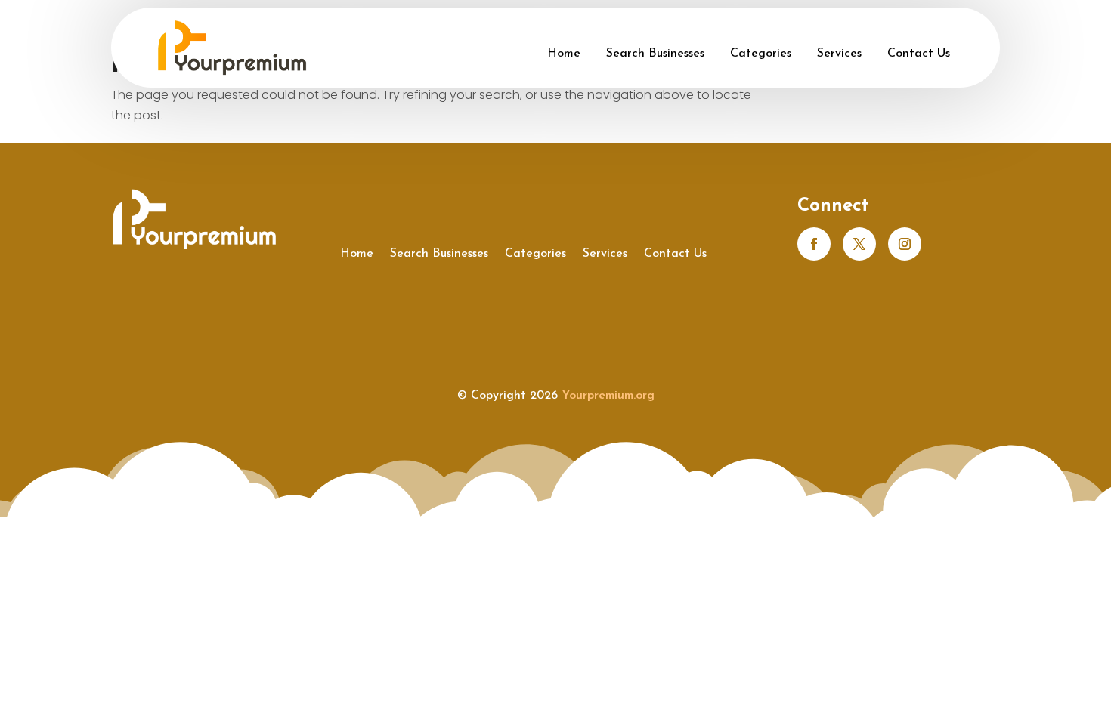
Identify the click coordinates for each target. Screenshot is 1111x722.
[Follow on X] (859, 244)
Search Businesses (655, 54)
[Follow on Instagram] (904, 244)
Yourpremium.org (608, 396)
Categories (760, 54)
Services (839, 54)
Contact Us (918, 54)
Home (563, 54)
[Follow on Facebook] (814, 244)
